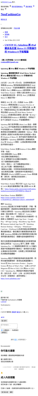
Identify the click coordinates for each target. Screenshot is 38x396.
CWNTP (3, 302)
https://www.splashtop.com (10, 278)
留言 (18, 312)
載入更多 (4, 320)
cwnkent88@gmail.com (9, 62)
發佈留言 (4, 332)
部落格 (7, 34)
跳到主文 (4, 19)
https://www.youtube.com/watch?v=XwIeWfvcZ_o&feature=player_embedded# (17, 198)
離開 (11, 392)
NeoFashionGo (11, 14)
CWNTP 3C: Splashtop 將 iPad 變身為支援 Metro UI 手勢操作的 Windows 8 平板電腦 (20, 48)
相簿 (6, 32)
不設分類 (17, 28)
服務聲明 (21, 369)
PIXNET (9, 367)
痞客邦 (14, 312)
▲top (2, 317)
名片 (6, 37)
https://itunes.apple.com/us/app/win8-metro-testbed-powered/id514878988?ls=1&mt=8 (18, 190)
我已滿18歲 (5, 392)
